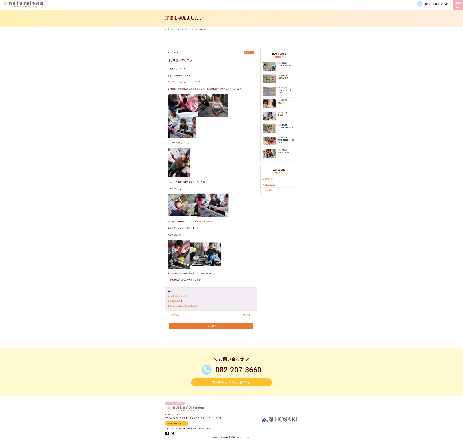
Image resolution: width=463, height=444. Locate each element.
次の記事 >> (248, 315)
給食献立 (269, 190)
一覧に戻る (211, 326)
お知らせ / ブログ (183, 29)
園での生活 (249, 53)
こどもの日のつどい (179, 296)
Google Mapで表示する (177, 423)
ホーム (170, 29)
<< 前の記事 (174, 315)
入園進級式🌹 (176, 301)
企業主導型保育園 (175, 403)
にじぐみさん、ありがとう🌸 (183, 306)
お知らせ (269, 179)
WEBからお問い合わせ (231, 382)
